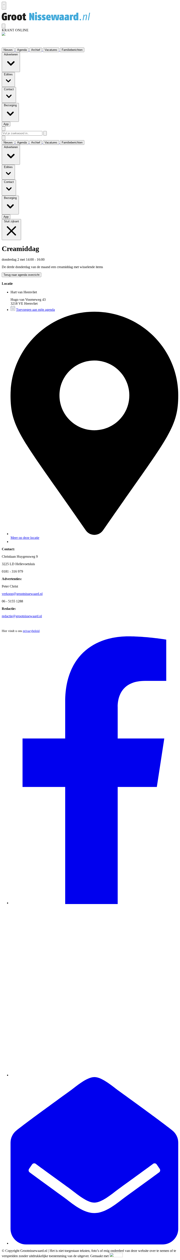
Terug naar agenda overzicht (22, 274)
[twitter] (94, 1075)
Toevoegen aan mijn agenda (35, 309)
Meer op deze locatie (25, 538)
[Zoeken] (45, 133)
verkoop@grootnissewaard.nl (22, 594)
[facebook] (94, 903)
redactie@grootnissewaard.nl (22, 616)
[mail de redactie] (94, 1243)
